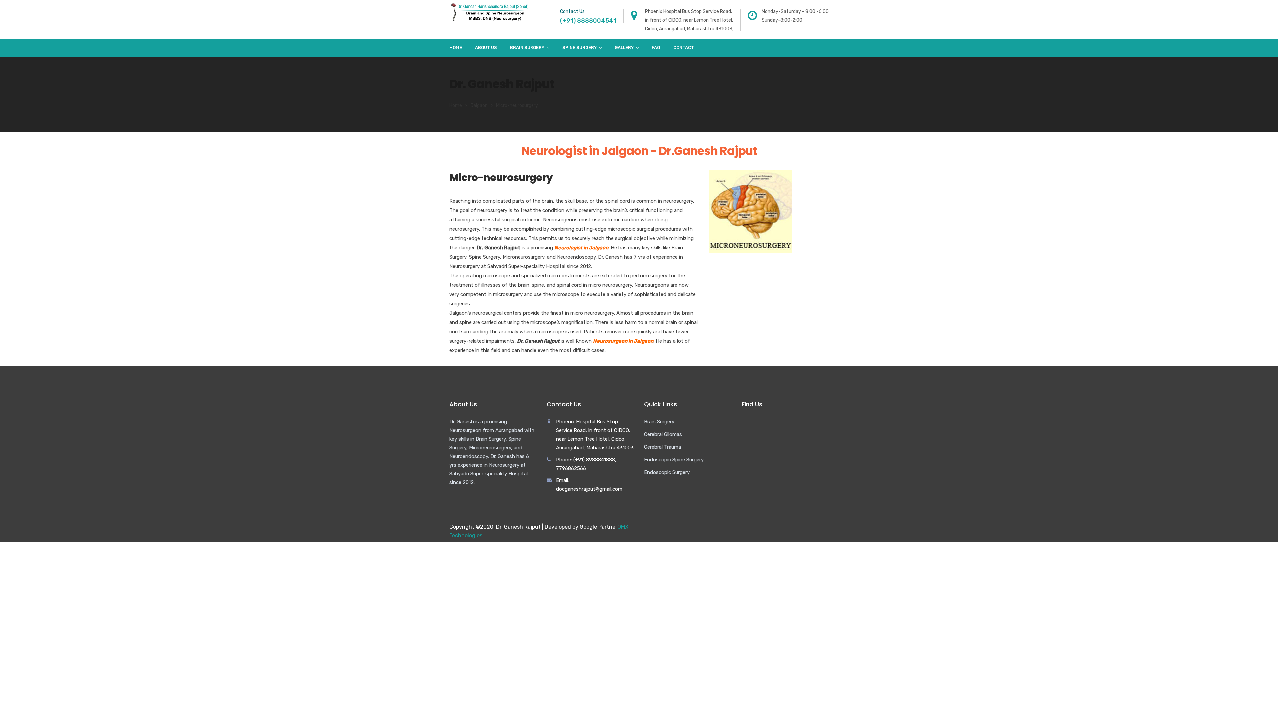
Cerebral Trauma (662, 447)
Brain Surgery (527, 47)
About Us (486, 47)
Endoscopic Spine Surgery (674, 460)
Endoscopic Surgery (667, 472)
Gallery (624, 47)
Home (455, 47)
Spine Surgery (579, 47)
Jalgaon (479, 105)
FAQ (656, 47)
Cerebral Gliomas (663, 434)
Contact (683, 47)
